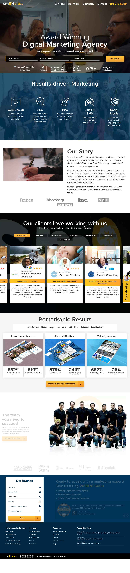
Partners (55, 538)
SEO (40, 110)
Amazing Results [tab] (22, 235)
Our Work (73, 4)
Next (120, 516)
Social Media (114, 111)
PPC (65, 110)
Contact (102, 4)
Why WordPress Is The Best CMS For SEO (89, 544)
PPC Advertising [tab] (56, 235)
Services (60, 4)
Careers (31, 541)
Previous (117, 516)
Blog (54, 544)
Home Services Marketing (61, 384)
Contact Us (32, 544)
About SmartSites (34, 531)
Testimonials (33, 535)
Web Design (16, 110)
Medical (44, 327)
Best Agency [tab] (108, 235)
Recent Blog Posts (84, 528)
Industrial (85, 327)
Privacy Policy (41, 557)
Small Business (97, 327)
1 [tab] (63, 468)
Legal (52, 327)
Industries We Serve (59, 541)
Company (88, 4)
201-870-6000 (118, 4)
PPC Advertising (11, 535)
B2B (70, 327)
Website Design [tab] (90, 235)
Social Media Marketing (13, 544)
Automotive (61, 327)
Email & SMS (90, 111)
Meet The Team (34, 538)
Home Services (33, 327)
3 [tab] (66, 468)
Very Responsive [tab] (65, 239)
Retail (76, 327)
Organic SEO (10, 538)
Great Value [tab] (39, 235)
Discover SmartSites (17, 443)
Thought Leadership (59, 531)
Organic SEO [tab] (73, 235)
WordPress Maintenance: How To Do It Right (89, 539)
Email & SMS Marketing (13, 541)
